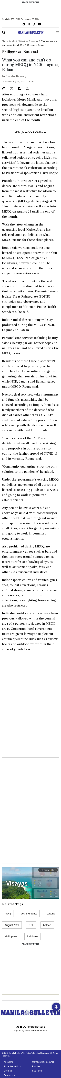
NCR (31, 925)
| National (30, 51)
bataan (47, 925)
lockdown (32, 936)
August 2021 (12, 925)
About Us (8, 1062)
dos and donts (29, 913)
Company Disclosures (43, 1062)
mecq (8, 913)
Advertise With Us (13, 1066)
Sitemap (8, 1070)
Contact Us (9, 1075)
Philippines (11, 51)
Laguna (51, 913)
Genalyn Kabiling (16, 76)
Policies (36, 1066)
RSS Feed (37, 1070)
